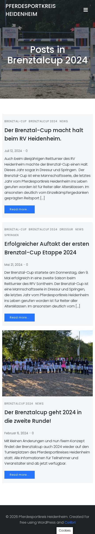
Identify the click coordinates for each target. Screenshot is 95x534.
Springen (11, 235)
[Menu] (85, 10)
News (64, 121)
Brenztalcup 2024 (43, 121)
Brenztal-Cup (15, 121)
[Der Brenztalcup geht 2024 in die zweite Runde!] (47, 363)
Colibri (70, 522)
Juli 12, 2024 (13, 151)
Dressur (66, 229)
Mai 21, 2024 (13, 264)
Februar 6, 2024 (16, 433)
